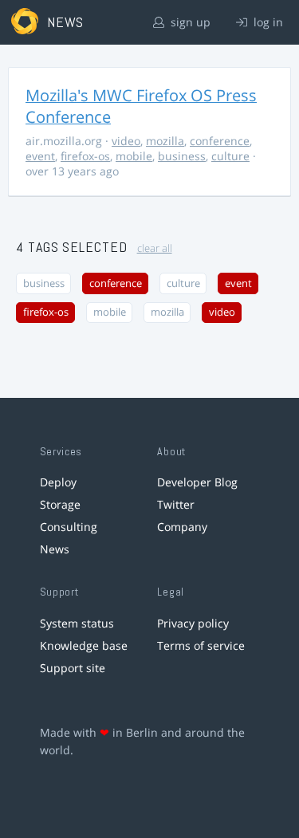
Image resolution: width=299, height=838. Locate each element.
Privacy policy (193, 623)
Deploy (58, 482)
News (54, 549)
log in (266, 22)
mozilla (165, 140)
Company (182, 526)
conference (220, 140)
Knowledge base (84, 645)
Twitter (176, 504)
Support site (72, 667)
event (40, 155)
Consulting (68, 526)
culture (230, 155)
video (126, 140)
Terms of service (201, 645)
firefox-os (85, 155)
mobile (134, 155)
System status (77, 623)
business (182, 155)
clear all (154, 248)
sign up (188, 22)
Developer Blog (197, 482)
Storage (60, 504)
